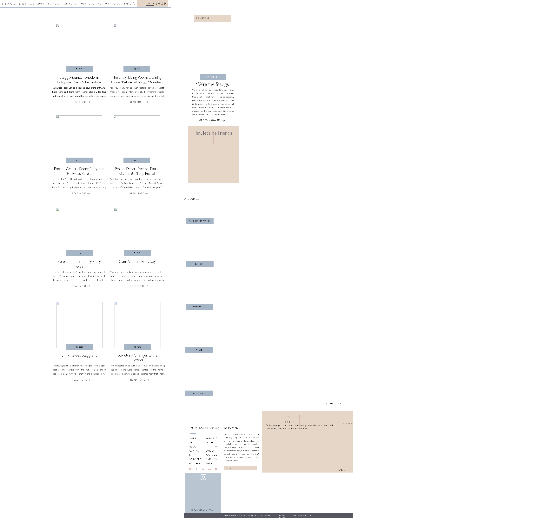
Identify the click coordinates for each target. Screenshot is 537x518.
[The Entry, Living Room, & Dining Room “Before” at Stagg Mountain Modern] (137, 47)
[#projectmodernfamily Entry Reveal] (89, 286)
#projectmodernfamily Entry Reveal (79, 264)
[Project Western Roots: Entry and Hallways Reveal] (89, 193)
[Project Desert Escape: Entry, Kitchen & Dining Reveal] (137, 138)
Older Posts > (334, 403)
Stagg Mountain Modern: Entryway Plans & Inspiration (79, 79)
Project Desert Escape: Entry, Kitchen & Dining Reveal (137, 171)
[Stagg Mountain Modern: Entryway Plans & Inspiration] (89, 102)
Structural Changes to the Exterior (137, 357)
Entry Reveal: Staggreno (79, 355)
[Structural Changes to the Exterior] (138, 325)
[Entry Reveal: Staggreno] (89, 380)
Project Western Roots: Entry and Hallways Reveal (79, 171)
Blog (79, 69)
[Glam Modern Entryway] (137, 231)
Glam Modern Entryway (137, 261)
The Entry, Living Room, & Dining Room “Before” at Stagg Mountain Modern (137, 82)
